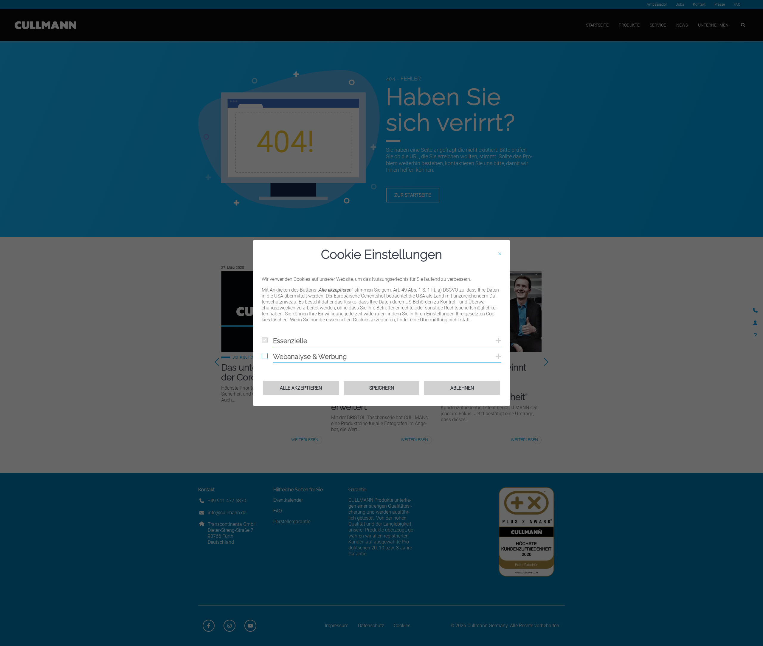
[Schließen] (500, 254)
